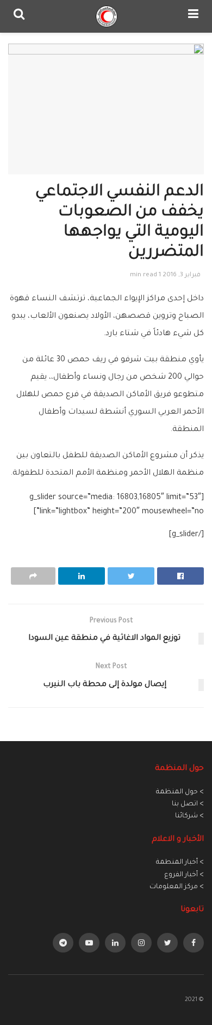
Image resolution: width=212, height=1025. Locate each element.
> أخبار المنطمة (180, 862)
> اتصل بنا (188, 804)
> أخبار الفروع (184, 875)
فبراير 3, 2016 (182, 275)
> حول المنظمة (180, 792)
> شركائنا (189, 816)
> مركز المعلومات (176, 887)
